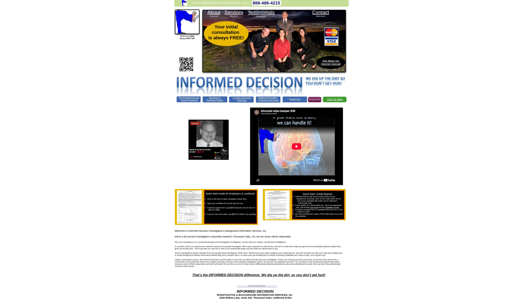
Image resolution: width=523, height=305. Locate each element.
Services (233, 12)
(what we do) (234, 16)
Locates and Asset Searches (242, 99)
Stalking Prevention (267, 98)
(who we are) (214, 16)
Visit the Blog (335, 99)
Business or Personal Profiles (214, 99)
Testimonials (261, 12)
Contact (320, 12)
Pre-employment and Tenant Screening (189, 99)
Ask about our (330, 60)
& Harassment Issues (268, 100)
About (213, 12)
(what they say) (261, 16)
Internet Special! (331, 63)
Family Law (294, 99)
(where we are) (320, 16)
